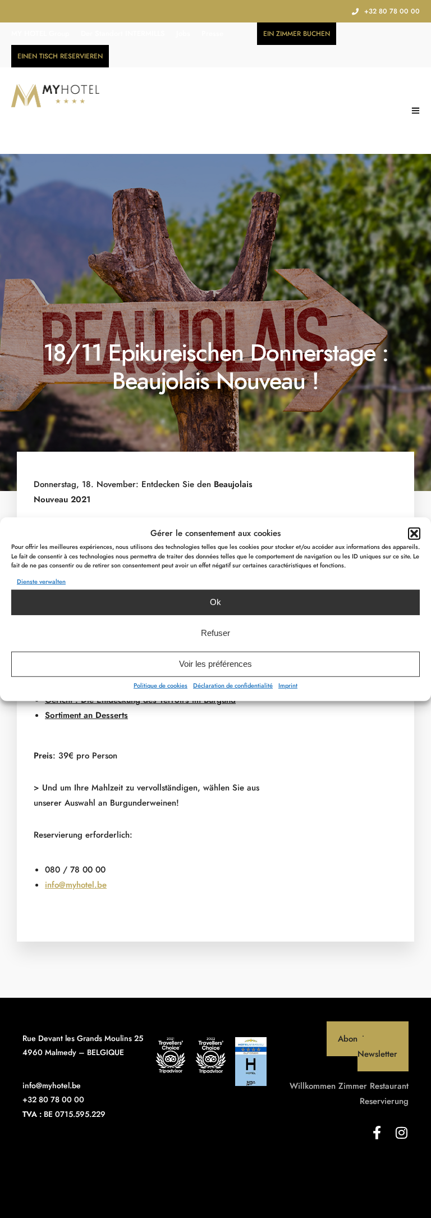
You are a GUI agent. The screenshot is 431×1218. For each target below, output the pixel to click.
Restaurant (389, 1086)
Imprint (287, 684)
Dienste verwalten (41, 580)
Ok (215, 602)
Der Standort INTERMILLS (123, 33)
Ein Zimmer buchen (296, 34)
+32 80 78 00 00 (392, 11)
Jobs (183, 33)
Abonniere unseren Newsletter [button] (373, 1046)
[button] (414, 533)
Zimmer (352, 1086)
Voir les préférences (215, 664)
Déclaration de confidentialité (233, 684)
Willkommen (313, 1086)
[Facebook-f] (377, 1132)
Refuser (215, 633)
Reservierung (384, 1101)
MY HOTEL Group (40, 33)
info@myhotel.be (76, 885)
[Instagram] (402, 1132)
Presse (212, 33)
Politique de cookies (160, 684)
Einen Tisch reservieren (60, 56)
